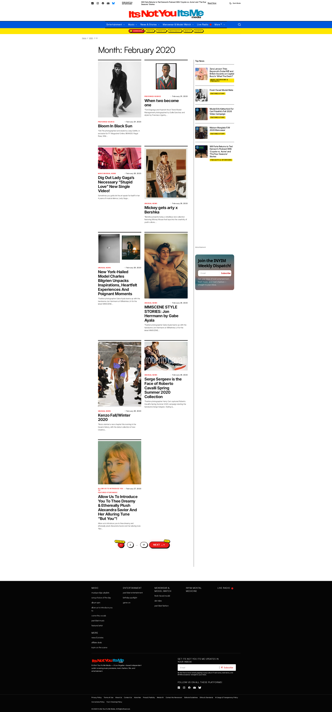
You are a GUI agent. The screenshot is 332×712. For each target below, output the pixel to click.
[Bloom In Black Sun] (119, 89)
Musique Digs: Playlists (100, 592)
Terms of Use (108, 697)
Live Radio (223, 588)
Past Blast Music (97, 620)
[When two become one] (166, 76)
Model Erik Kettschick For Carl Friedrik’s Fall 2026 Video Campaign (222, 111)
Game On (126, 602)
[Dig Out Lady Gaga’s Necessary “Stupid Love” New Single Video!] (119, 158)
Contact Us (161, 31)
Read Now (212, 3)
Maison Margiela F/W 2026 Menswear (220, 129)
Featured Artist (97, 625)
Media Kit (188, 31)
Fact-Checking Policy (114, 702)
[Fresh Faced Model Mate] (201, 95)
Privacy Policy (96, 697)
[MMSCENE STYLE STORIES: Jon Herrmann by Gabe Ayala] (166, 266)
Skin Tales (158, 600)
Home (84, 38)
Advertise (198, 31)
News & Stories (97, 637)
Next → (158, 544)
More (94, 632)
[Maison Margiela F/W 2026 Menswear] (201, 133)
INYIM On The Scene (99, 647)
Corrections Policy (98, 702)
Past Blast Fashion (161, 605)
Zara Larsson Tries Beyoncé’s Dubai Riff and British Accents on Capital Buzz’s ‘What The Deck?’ (222, 73)
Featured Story (105, 492)
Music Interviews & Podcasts (219, 80)
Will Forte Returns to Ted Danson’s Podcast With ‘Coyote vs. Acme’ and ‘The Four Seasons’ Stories (173, 3)
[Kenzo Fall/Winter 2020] (119, 374)
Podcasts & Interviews (127, 3)
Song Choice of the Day (101, 597)
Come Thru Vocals (98, 615)
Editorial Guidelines (191, 697)
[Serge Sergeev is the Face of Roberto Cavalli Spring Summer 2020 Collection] (166, 356)
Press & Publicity (174, 31)
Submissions (137, 31)
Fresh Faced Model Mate (221, 90)
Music (100, 173)
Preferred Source (106, 122)
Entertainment (132, 588)
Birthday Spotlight (130, 597)
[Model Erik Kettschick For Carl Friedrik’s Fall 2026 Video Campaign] (201, 114)
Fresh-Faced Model (162, 595)
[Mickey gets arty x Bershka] (166, 173)
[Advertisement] (214, 207)
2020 (91, 38)
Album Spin (95, 602)
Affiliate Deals (96, 642)
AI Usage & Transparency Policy (226, 697)
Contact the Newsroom (174, 697)
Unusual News (109, 173)
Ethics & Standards (206, 697)
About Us (150, 31)
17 (144, 545)
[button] (235, 3)
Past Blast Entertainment (133, 592)
